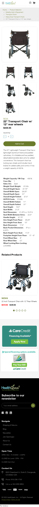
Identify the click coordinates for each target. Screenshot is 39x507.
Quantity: (7, 133)
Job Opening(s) (8, 437)
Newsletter (7, 433)
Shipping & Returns (10, 425)
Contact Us (7, 444)
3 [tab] (19, 310)
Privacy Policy (6, 499)
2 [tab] (17, 310)
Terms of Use (15, 499)
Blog (4, 429)
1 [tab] (14, 310)
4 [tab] (22, 310)
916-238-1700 (16, 479)
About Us (6, 441)
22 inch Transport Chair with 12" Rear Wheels (19, 301)
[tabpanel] (19, 283)
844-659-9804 (18, 484)
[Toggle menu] (3, 3)
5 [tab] (25, 310)
